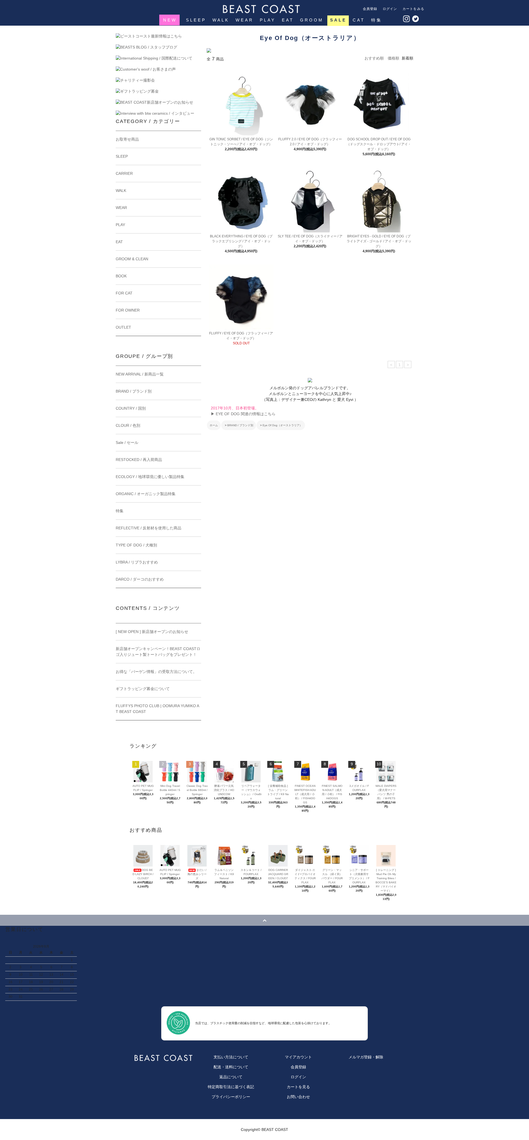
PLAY (268, 20)
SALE (338, 20)
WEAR (244, 20)
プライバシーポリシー (231, 1097)
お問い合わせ (298, 1097)
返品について (230, 1077)
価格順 (393, 58)
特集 (376, 20)
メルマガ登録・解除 (366, 1057)
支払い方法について (231, 1057)
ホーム (214, 425)
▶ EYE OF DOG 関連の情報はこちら (243, 414)
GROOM (311, 20)
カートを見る (298, 1087)
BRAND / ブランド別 (240, 425)
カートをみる (413, 9)
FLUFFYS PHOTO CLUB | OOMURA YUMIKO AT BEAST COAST (157, 709)
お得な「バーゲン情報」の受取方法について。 (156, 671)
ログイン (390, 9)
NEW (170, 20)
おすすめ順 (374, 58)
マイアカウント (298, 1057)
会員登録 (370, 9)
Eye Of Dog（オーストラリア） (282, 425)
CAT (359, 20)
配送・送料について (231, 1067)
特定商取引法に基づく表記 (231, 1087)
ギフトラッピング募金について (143, 688)
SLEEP (196, 20)
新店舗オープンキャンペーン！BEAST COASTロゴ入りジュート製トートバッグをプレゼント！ (158, 652)
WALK (220, 20)
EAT (288, 20)
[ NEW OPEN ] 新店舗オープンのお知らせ (152, 631)
